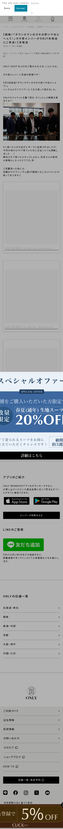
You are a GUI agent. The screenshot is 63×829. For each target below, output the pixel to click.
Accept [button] (21, 8)
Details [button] (35, 3)
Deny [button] (7, 8)
